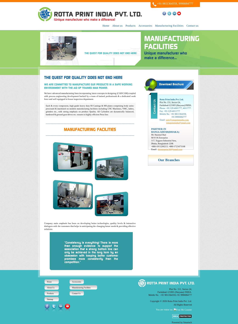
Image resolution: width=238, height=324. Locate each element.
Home (105, 25)
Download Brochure (171, 84)
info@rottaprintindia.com (177, 120)
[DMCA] (182, 317)
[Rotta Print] (91, 20)
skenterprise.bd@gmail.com (170, 149)
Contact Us (76, 293)
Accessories (145, 25)
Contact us (192, 25)
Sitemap (50, 299)
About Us (51, 288)
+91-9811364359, (167, 3)
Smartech (187, 322)
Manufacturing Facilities (169, 25)
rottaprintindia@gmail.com (178, 123)
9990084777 (186, 3)
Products (130, 25)
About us (117, 25)
